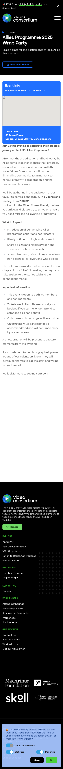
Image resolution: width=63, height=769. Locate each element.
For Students (9, 622)
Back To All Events (19, 64)
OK (51, 760)
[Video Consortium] (19, 18)
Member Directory (13, 573)
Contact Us (9, 635)
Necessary (25, 745)
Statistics (19, 752)
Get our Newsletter (13, 648)
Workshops (9, 617)
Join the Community (14, 546)
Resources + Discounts (15, 613)
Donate (14, 527)
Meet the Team (11, 639)
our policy (27, 738)
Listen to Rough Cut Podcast (19, 555)
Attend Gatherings (13, 603)
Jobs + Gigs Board (12, 608)
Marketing (50, 752)
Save (37, 760)
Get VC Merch (10, 560)
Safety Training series (30, 4)
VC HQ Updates (11, 551)
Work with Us (10, 644)
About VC (7, 541)
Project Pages (10, 577)
